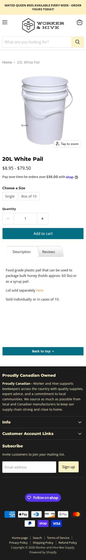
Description (22, 251)
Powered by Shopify (43, 552)
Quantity (9, 209)
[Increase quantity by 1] (42, 218)
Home (7, 62)
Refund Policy (67, 542)
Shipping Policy (43, 542)
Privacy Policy (18, 542)
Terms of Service (58, 538)
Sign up (68, 466)
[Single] (10, 201)
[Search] (77, 42)
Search (37, 538)
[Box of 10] (30, 201)
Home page (20, 538)
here (39, 290)
